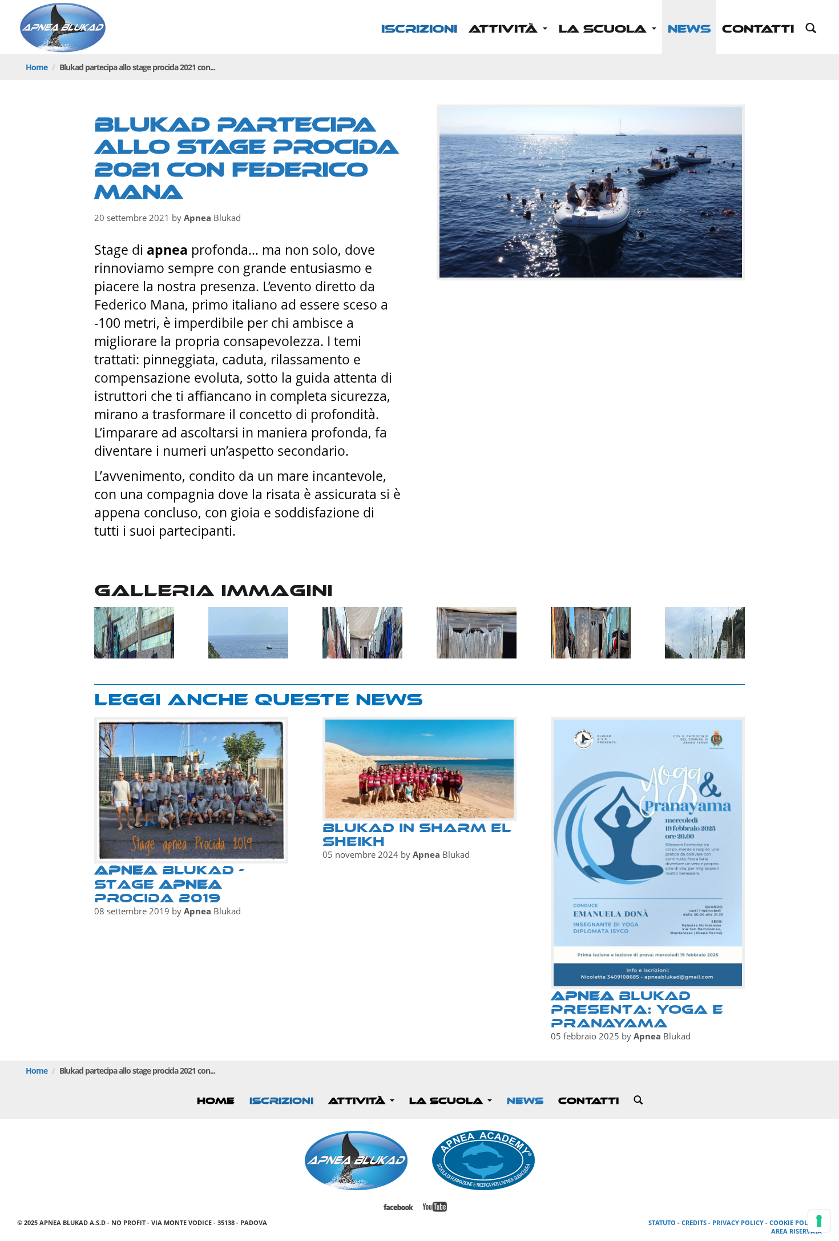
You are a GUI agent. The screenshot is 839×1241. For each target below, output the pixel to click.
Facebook (398, 1207)
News (689, 28)
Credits (694, 1222)
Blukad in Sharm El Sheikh (416, 834)
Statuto (662, 1222)
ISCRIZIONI (419, 28)
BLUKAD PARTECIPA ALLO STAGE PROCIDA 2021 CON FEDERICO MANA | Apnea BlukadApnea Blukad (63, 28)
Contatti (758, 28)
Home (36, 67)
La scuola (605, 28)
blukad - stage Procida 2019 (169, 883)
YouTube (435, 1207)
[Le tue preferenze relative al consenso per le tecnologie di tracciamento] (819, 1221)
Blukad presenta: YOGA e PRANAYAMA (637, 1009)
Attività (505, 28)
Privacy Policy (738, 1222)
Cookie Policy (793, 1222)
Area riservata (796, 1231)
